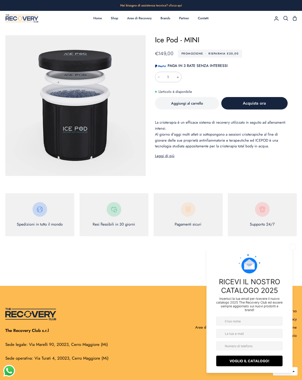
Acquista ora (254, 103)
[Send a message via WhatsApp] (9, 371)
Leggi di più (164, 155)
